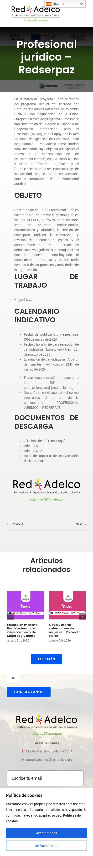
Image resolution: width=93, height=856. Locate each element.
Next (79, 524)
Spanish (59, 3)
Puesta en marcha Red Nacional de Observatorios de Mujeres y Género (22, 630)
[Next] (82, 616)
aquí (61, 441)
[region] (46, 822)
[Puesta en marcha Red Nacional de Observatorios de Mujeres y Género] (25, 605)
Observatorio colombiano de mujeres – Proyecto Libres (65, 630)
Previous (16, 524)
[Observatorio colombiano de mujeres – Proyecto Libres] (67, 605)
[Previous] (10, 616)
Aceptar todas (46, 833)
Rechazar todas (46, 846)
